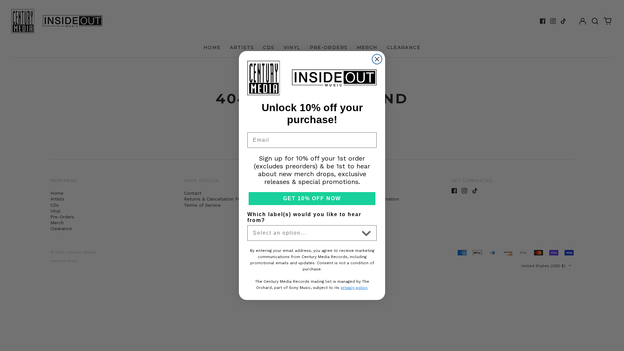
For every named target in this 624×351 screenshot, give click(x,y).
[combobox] (306, 233)
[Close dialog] (377, 59)
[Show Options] (366, 233)
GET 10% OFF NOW (312, 198)
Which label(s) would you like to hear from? (304, 217)
